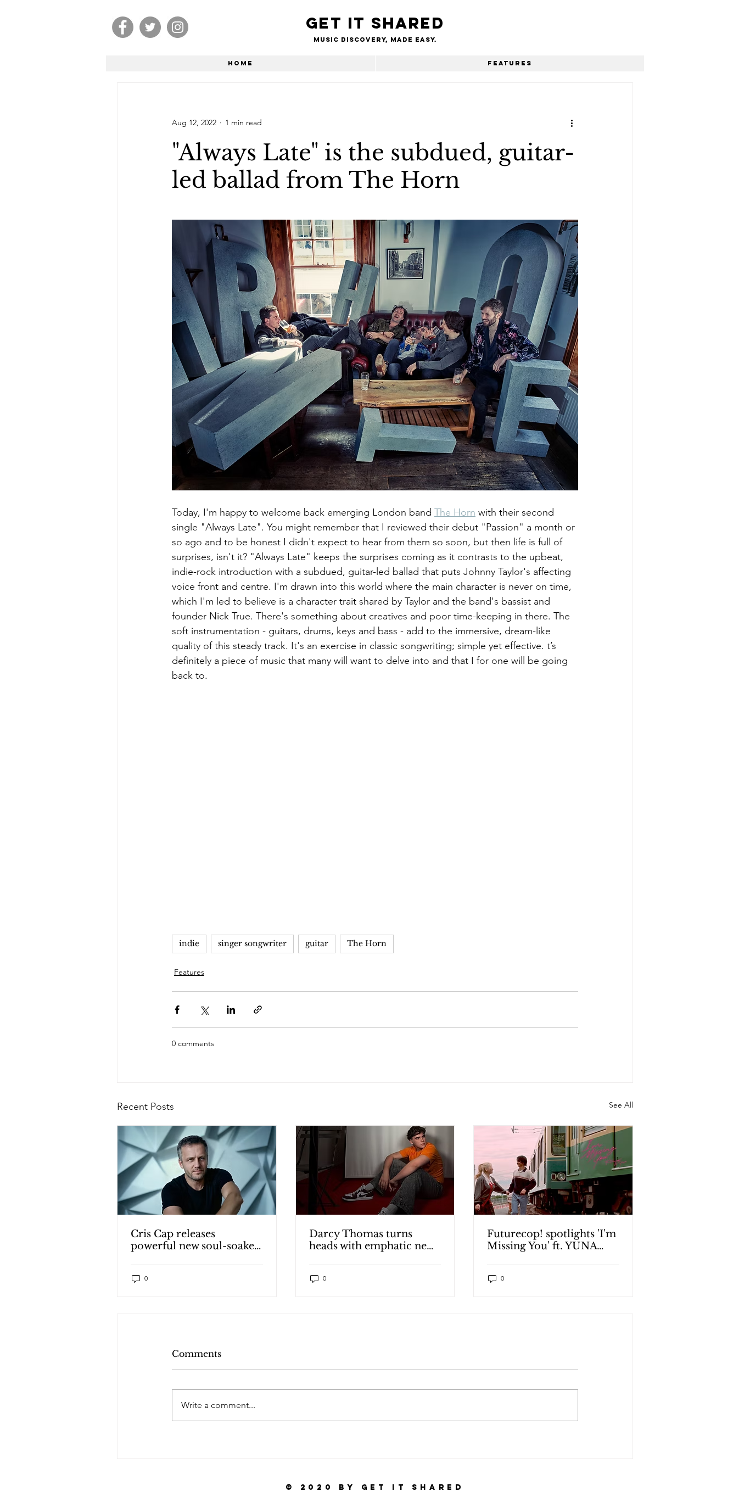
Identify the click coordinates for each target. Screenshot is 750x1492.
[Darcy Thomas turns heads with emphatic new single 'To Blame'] (375, 1170)
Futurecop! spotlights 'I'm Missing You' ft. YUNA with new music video (551, 1240)
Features (189, 972)
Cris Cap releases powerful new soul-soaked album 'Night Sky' (196, 1240)
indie (189, 943)
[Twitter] (150, 27)
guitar (316, 943)
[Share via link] (258, 1009)
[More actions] (571, 122)
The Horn (367, 943)
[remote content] (375, 803)
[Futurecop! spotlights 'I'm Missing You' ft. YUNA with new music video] (553, 1170)
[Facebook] (122, 27)
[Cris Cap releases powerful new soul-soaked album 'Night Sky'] (196, 1170)
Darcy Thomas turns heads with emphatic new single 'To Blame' (371, 1240)
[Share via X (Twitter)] (204, 1009)
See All (621, 1105)
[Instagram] (177, 27)
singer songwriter (252, 943)
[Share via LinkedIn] (231, 1009)
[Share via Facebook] (177, 1009)
